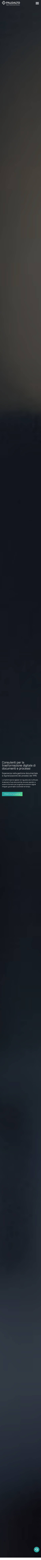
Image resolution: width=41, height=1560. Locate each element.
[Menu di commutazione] (37, 3)
